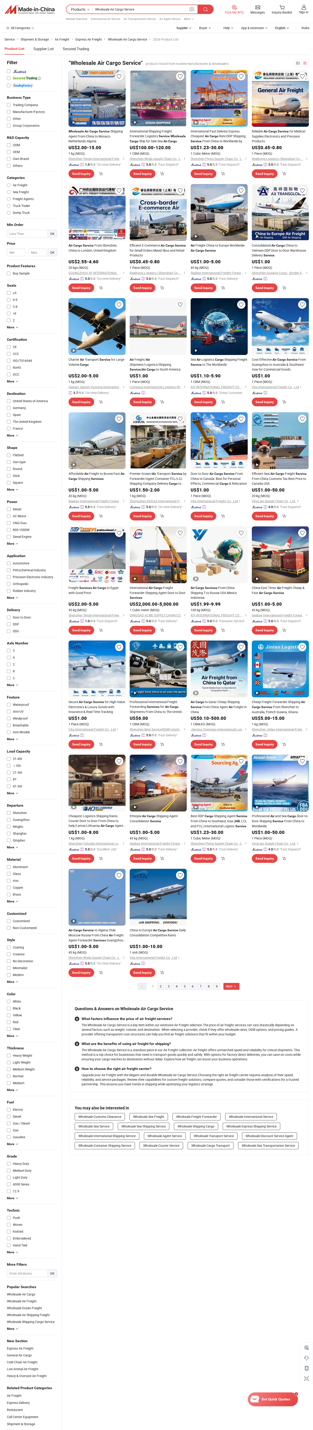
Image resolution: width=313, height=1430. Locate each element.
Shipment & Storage (21, 1424)
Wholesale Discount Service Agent (269, 1136)
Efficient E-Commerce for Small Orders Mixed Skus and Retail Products (158, 250)
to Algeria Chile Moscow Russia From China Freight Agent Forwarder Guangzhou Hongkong (96, 935)
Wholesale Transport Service (214, 1136)
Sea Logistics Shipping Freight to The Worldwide (219, 362)
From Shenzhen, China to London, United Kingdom (93, 248)
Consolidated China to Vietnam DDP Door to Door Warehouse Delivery (279, 250)
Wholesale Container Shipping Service (104, 1145)
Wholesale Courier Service (161, 1145)
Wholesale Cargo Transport (210, 1145)
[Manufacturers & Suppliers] (30, 9)
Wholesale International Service (251, 1116)
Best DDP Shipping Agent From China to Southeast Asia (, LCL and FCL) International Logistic (219, 821)
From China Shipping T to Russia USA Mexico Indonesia (214, 593)
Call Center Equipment (22, 1417)
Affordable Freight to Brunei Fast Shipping (97, 476)
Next (229, 986)
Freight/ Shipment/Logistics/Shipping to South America (155, 364)
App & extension (252, 28)
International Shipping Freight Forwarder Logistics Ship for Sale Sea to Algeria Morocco (158, 136)
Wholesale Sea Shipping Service (143, 1126)
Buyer (203, 28)
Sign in (303, 12)
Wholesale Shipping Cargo (196, 1126)
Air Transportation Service (140, 19)
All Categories (20, 28)
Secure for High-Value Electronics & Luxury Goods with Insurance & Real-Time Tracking (97, 707)
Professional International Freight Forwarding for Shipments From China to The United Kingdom (155, 707)
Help (226, 28)
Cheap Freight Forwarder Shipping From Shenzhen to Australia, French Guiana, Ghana (278, 707)
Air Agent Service (169, 19)
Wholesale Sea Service (94, 1126)
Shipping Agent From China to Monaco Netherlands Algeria (96, 136)
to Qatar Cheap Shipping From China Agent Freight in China (219, 707)
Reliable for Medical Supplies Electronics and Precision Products (278, 136)
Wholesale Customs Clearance (99, 1116)
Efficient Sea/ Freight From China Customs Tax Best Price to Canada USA (279, 478)
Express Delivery (18, 1402)
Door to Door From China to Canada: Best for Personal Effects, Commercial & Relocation (219, 478)
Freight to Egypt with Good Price (94, 590)
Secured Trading (76, 48)
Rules (305, 28)
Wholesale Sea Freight (148, 1116)
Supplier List (43, 48)
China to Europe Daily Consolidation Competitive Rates (158, 932)
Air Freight (14, 1395)
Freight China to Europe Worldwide (217, 247)
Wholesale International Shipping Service (107, 1136)
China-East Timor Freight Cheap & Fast (278, 590)
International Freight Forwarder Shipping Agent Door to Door (158, 593)
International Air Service (105, 19)
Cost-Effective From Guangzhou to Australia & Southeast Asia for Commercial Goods (279, 364)
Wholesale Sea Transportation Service (268, 1145)
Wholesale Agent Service (165, 1136)
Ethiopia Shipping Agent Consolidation (154, 818)
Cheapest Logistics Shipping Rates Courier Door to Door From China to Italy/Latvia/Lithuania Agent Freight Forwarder (96, 821)
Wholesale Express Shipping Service (251, 1126)
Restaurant (15, 1410)
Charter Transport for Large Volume (96, 362)
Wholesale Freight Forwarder (196, 1116)
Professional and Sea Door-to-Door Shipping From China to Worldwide (280, 821)
